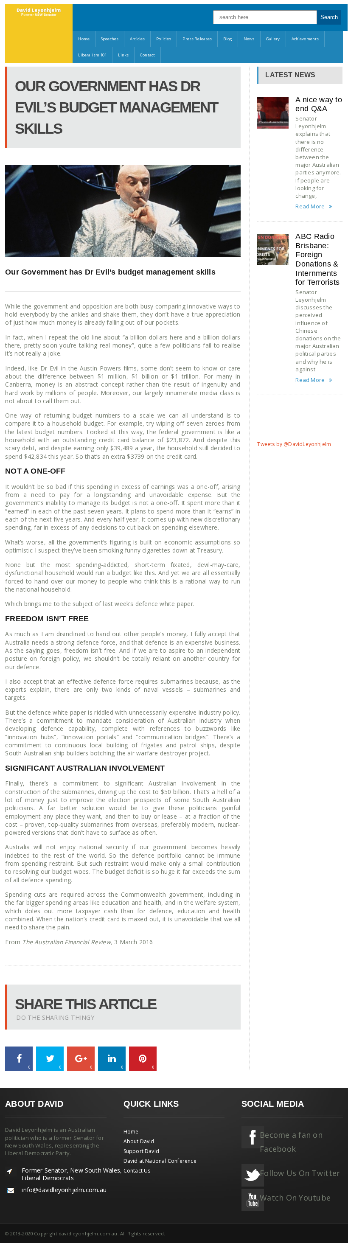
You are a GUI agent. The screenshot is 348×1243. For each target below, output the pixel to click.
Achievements (305, 39)
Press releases (197, 39)
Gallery (273, 39)
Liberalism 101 (92, 55)
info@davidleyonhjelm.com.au (64, 1190)
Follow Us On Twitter (300, 1173)
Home (84, 39)
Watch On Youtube (295, 1197)
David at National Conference (159, 1160)
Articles (137, 39)
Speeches (109, 39)
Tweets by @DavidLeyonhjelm (294, 444)
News (249, 39)
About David (138, 1141)
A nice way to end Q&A (318, 104)
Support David (141, 1151)
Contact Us (137, 1170)
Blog (227, 39)
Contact (147, 55)
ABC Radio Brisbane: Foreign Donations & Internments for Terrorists (317, 259)
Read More (310, 206)
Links (123, 55)
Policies (163, 39)
